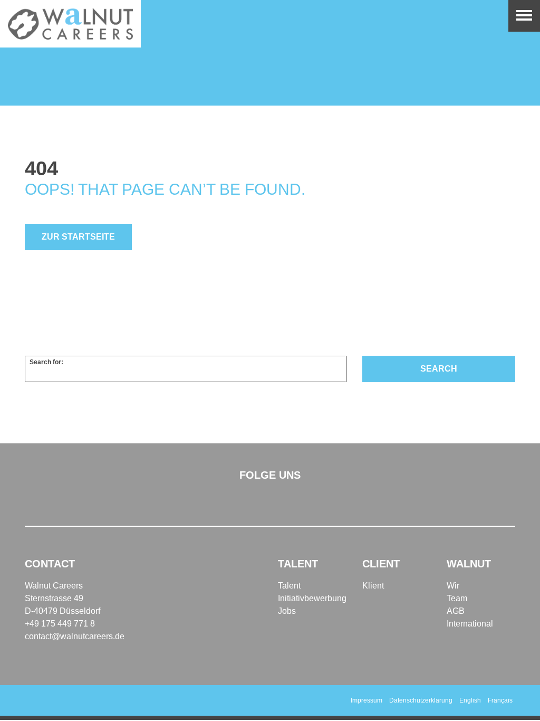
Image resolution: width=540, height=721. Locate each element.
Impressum (366, 700)
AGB (456, 610)
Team (457, 598)
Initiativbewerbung (312, 598)
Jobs (287, 610)
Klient (373, 585)
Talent (289, 585)
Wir (453, 585)
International (470, 623)
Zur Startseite (78, 236)
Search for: (46, 362)
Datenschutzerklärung (420, 700)
